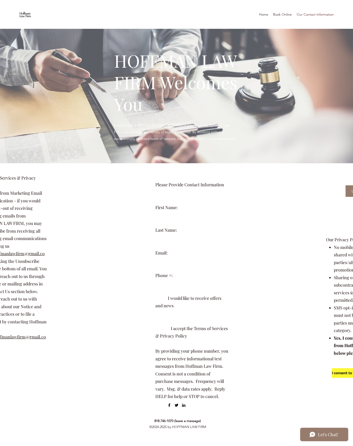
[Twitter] (176, 405)
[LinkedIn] (183, 405)
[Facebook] (169, 405)
